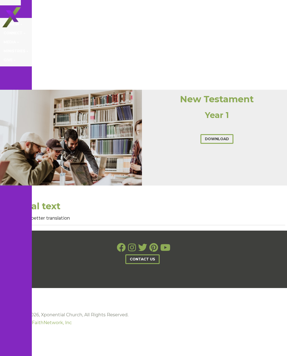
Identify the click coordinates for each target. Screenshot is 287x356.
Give (8, 60)
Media (10, 42)
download (217, 139)
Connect (13, 33)
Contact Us (142, 259)
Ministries (14, 51)
